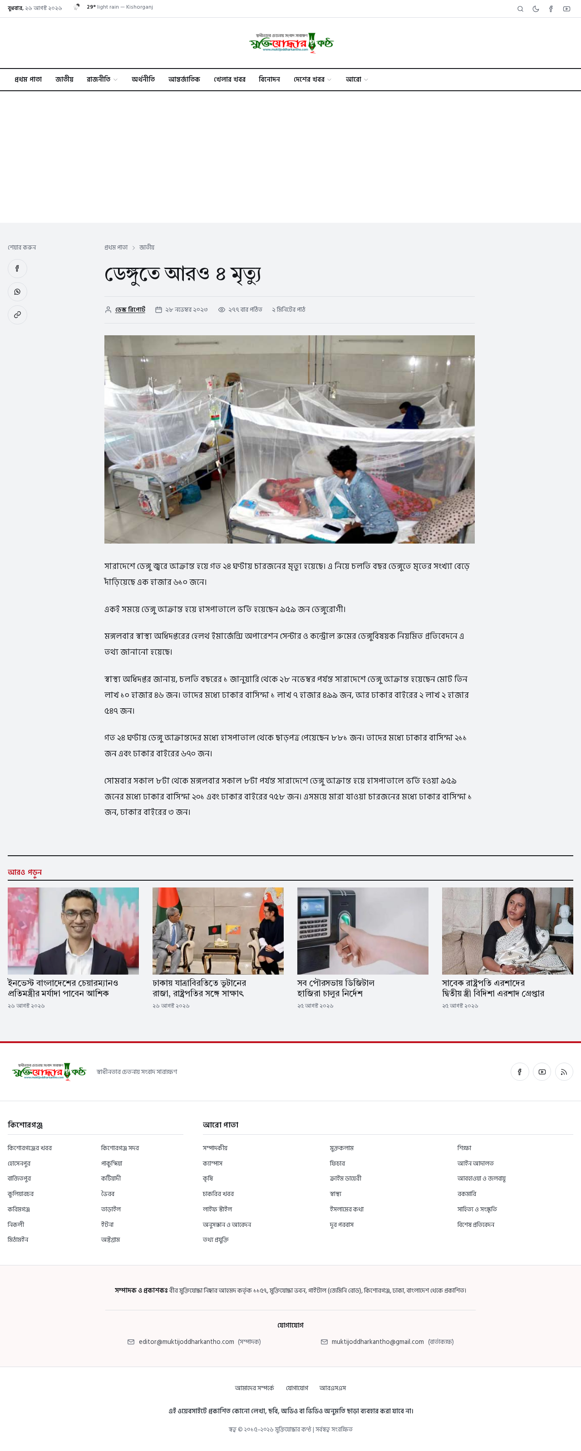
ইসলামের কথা (347, 1209)
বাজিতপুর (19, 1178)
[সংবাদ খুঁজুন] (520, 8)
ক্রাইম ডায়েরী (345, 1178)
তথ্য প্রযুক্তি (216, 1240)
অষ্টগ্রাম (110, 1240)
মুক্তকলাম (342, 1148)
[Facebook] (551, 8)
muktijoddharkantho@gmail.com (378, 1342)
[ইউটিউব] (542, 1072)
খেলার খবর (230, 79)
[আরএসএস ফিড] (564, 1072)
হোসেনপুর (19, 1163)
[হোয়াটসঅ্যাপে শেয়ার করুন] (17, 292)
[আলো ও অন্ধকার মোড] (535, 8)
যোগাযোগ (297, 1388)
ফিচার (337, 1163)
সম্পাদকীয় (215, 1148)
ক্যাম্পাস (212, 1163)
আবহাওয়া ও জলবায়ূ (482, 1178)
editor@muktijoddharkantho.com (186, 1342)
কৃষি (208, 1178)
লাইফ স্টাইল (217, 1209)
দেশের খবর (309, 79)
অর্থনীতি (143, 79)
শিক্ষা (464, 1148)
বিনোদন (269, 79)
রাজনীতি (98, 79)
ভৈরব (107, 1194)
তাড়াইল (111, 1209)
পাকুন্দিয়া (111, 1163)
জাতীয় (64, 79)
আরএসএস (333, 1388)
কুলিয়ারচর (21, 1194)
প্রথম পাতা (28, 79)
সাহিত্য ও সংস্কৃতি (477, 1209)
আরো (353, 79)
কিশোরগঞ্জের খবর (30, 1148)
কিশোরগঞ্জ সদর (120, 1148)
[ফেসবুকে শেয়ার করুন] (17, 269)
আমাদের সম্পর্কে (254, 1388)
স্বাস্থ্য (335, 1194)
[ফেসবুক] (520, 1072)
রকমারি (467, 1194)
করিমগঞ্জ (19, 1209)
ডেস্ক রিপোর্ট (130, 309)
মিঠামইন (18, 1240)
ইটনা (107, 1225)
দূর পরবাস (342, 1225)
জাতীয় (146, 248)
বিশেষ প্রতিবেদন (476, 1225)
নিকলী (16, 1225)
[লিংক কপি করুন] (17, 315)
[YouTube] (566, 8)
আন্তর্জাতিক (184, 79)
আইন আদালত (476, 1163)
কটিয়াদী (111, 1178)
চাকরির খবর (218, 1194)
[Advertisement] (290, 159)
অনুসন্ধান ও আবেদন (227, 1225)
